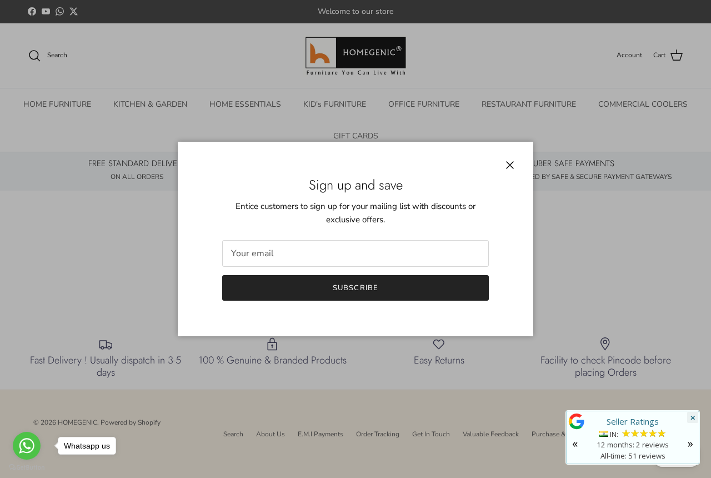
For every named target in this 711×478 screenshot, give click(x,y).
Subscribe (355, 288)
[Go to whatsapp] (27, 446)
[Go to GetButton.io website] (26, 467)
